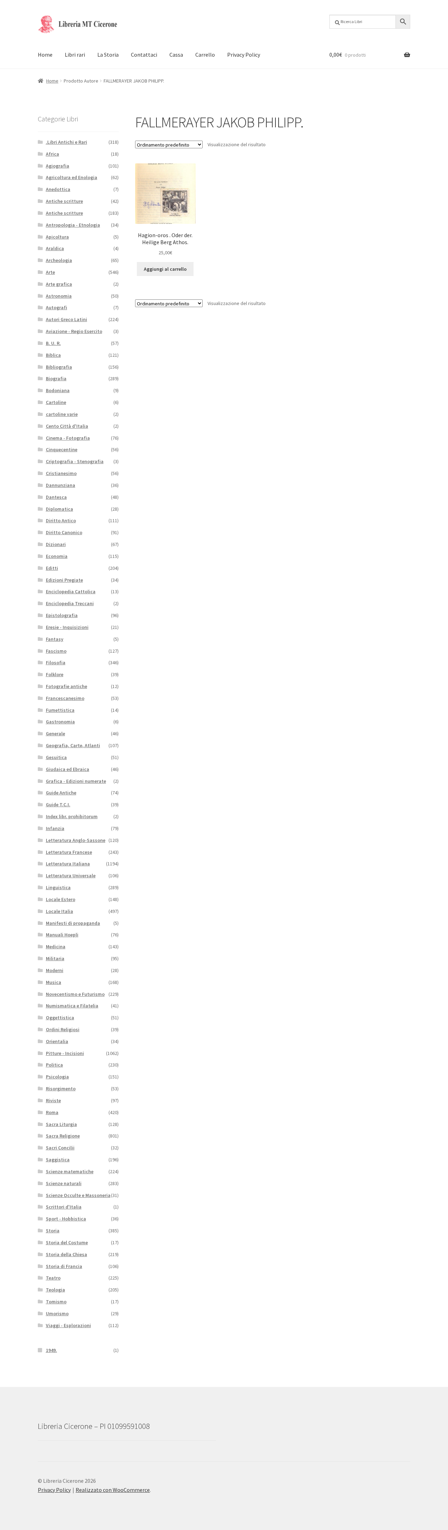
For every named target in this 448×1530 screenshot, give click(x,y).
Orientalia (57, 1041)
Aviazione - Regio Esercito (74, 331)
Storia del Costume (67, 1242)
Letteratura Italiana (68, 863)
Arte (50, 272)
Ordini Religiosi (62, 1029)
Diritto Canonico (64, 532)
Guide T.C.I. (58, 804)
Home (45, 54)
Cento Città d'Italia (67, 426)
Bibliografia (59, 367)
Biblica (53, 355)
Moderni (54, 970)
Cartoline (56, 402)
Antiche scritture (64, 201)
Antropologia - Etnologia (73, 225)
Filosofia (55, 662)
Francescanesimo (65, 698)
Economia (57, 556)
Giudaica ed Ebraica (67, 769)
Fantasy (54, 639)
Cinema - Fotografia (68, 438)
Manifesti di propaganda (73, 923)
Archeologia (59, 260)
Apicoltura (57, 237)
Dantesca (56, 497)
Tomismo (56, 1301)
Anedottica (58, 189)
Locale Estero (60, 899)
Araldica (55, 248)
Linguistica (58, 887)
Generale (55, 733)
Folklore (54, 674)
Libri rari (75, 54)
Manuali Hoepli (62, 935)
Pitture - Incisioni (65, 1053)
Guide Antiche (61, 792)
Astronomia (59, 296)
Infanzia (55, 828)
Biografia (56, 378)
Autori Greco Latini (66, 319)
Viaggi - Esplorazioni (68, 1325)
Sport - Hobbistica (66, 1219)
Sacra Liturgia (61, 1124)
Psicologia (57, 1077)
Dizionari (56, 544)
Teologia (55, 1290)
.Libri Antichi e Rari (66, 142)
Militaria (55, 958)
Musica (53, 982)
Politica (54, 1065)
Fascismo (56, 651)
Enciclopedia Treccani (70, 603)
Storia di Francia (64, 1266)
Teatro (53, 1278)
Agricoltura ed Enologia (71, 177)
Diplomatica (59, 509)
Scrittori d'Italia (64, 1207)
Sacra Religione (63, 1136)
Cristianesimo (61, 473)
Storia (52, 1230)
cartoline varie (62, 414)
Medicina (55, 946)
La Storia (108, 54)
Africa (52, 154)
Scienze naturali (64, 1183)
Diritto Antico (61, 520)
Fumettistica (60, 710)
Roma (52, 1112)
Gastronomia (60, 721)
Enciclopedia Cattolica (71, 591)
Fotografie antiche (66, 686)
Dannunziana (60, 485)
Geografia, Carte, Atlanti (73, 745)
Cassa (176, 54)
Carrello (205, 54)
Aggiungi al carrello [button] (165, 269)
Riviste (53, 1100)
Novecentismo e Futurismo (75, 994)
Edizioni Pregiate (64, 580)
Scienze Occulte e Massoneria (78, 1195)
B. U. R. (53, 343)
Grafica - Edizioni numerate (76, 781)
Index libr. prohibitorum (72, 816)
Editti (52, 568)
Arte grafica (59, 284)
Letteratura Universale (71, 875)
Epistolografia (62, 615)
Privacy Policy (243, 54)
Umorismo (57, 1313)
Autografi (56, 307)
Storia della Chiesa (66, 1254)
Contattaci (144, 54)
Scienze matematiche (69, 1171)
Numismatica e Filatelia (72, 1006)
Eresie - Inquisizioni (67, 627)
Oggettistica (60, 1017)
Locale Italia (59, 911)
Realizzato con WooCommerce (113, 1489)
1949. (51, 1350)
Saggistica (58, 1159)
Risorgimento (61, 1088)
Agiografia (57, 166)
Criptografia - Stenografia (75, 461)
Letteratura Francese (69, 852)
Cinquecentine (61, 449)
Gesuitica (56, 757)
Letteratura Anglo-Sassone (75, 840)
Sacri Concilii (60, 1148)
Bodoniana (58, 390)
